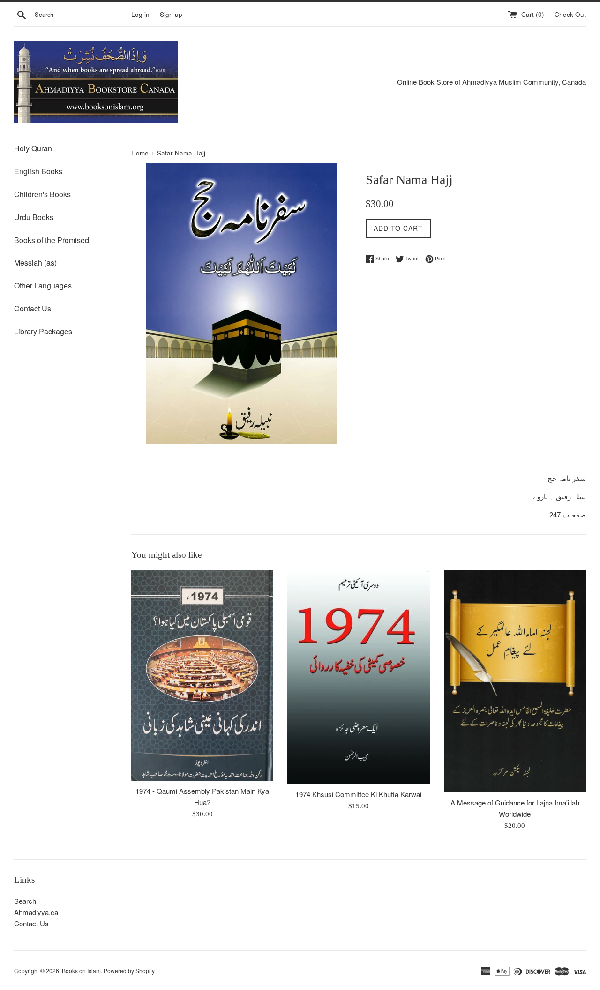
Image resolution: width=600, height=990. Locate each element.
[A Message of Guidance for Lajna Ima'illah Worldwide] (515, 681)
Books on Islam (81, 971)
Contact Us (32, 308)
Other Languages (43, 285)
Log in (140, 14)
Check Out (570, 14)
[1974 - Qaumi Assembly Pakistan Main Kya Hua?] (202, 675)
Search (25, 901)
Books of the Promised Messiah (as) (51, 251)
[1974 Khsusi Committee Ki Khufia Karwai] (358, 677)
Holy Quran (33, 148)
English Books (38, 171)
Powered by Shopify (129, 971)
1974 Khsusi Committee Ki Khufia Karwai (358, 794)
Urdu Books (33, 217)
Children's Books (42, 194)
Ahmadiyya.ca (36, 912)
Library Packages (43, 331)
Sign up (171, 14)
